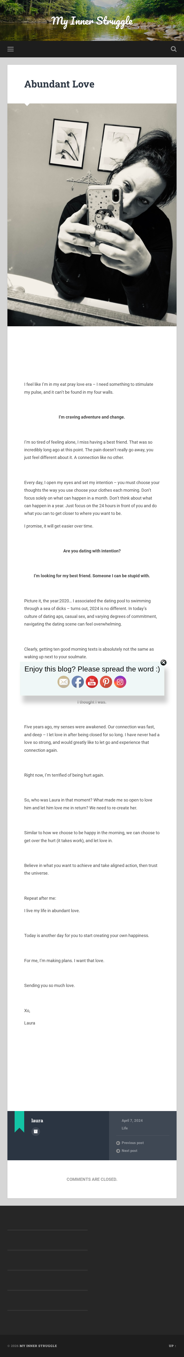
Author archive (35, 1131)
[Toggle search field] (174, 49)
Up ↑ (173, 1346)
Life (125, 1128)
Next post (129, 1151)
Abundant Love (59, 83)
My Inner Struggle (91, 20)
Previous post (133, 1143)
